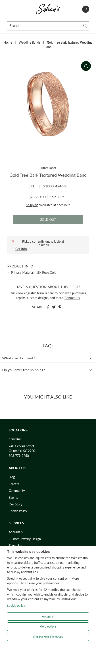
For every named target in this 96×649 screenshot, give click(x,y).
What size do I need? (18, 358)
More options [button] (48, 626)
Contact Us (72, 298)
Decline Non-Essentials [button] (48, 636)
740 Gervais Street (21, 446)
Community (17, 490)
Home (8, 42)
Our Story (15, 504)
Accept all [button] (48, 616)
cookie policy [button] (16, 605)
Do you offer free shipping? (23, 370)
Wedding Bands (29, 42)
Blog (12, 477)
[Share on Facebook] (48, 307)
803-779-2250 (19, 456)
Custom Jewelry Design (25, 539)
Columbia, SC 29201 (23, 451)
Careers (14, 484)
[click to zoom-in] (86, 66)
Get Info (21, 249)
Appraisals (16, 532)
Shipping (32, 205)
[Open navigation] (9, 9)
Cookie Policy (18, 511)
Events (13, 497)
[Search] (85, 25)
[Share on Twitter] (54, 307)
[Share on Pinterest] (60, 307)
